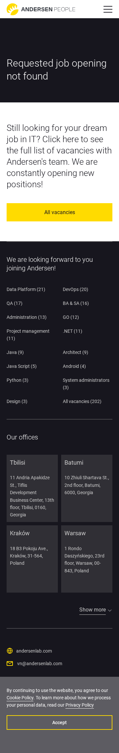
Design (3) (17, 401)
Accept (59, 722)
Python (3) (17, 380)
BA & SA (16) (76, 303)
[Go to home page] (41, 9)
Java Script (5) (22, 366)
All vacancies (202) (82, 401)
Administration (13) (27, 317)
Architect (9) (75, 352)
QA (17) (14, 303)
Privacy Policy (79, 705)
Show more (92, 610)
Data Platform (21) (26, 289)
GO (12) (71, 317)
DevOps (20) (75, 289)
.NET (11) (72, 331)
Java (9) (15, 352)
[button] (107, 9)
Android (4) (74, 366)
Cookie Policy (20, 697)
